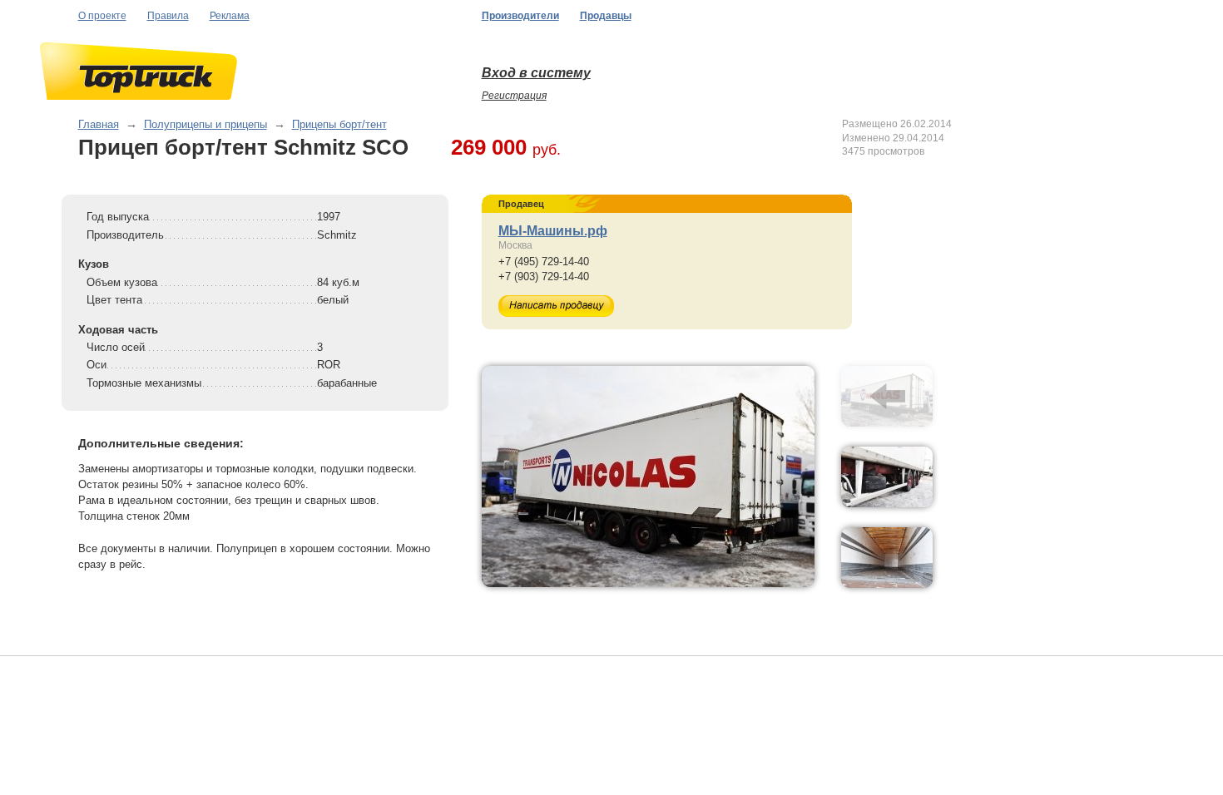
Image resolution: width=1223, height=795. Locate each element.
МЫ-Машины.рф (552, 231)
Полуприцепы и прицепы (205, 124)
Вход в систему (536, 73)
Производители (520, 16)
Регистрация (514, 95)
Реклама (230, 16)
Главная (98, 124)
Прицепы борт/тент (339, 124)
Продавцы (605, 16)
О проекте (102, 16)
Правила (168, 16)
